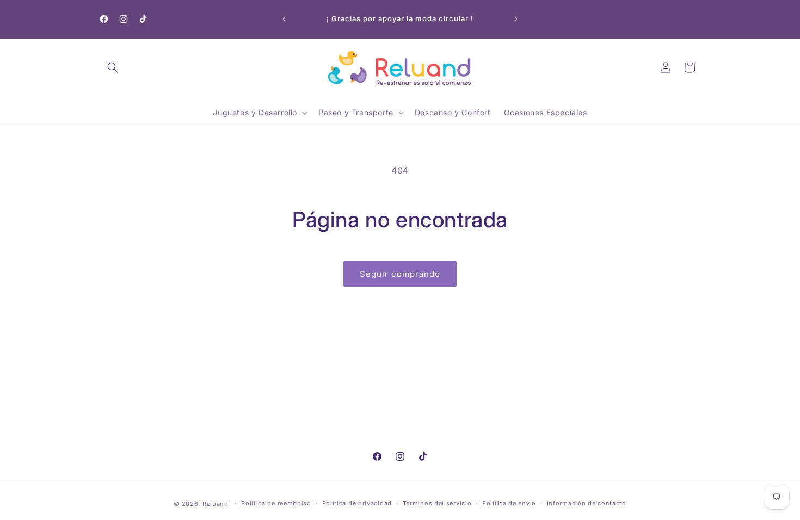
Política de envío (509, 503)
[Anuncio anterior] (284, 19)
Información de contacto (586, 503)
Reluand (215, 503)
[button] (113, 67)
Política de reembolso (276, 503)
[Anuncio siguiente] (516, 19)
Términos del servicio (437, 503)
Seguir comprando (400, 274)
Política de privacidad (357, 503)
